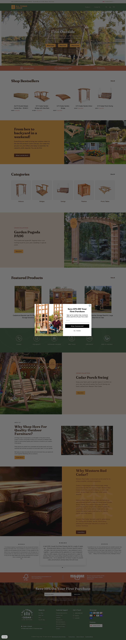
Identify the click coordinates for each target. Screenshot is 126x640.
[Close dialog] (90, 305)
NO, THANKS (77, 330)
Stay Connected (77, 326)
